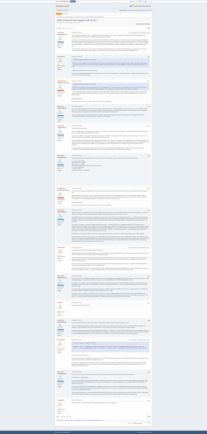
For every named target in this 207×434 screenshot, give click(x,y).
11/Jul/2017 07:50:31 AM (77, 188)
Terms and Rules (143, 432)
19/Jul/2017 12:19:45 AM (77, 302)
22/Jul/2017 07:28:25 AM (77, 371)
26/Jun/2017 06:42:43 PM (77, 106)
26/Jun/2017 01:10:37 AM (77, 56)
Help (138, 432)
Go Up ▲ (150, 432)
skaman (61, 33)
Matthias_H (62, 81)
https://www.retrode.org (77, 98)
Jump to (129, 423)
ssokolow (62, 56)
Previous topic (140, 24)
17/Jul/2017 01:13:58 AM (77, 247)
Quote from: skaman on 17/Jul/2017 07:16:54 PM (84, 343)
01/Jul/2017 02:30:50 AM (77, 125)
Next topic (147, 24)
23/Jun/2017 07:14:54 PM (77, 32)
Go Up (58, 416)
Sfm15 (61, 303)
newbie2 (61, 400)
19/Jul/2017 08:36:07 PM (77, 339)
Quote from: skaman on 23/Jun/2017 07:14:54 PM (85, 59)
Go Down (59, 28)
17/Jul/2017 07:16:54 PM (77, 275)
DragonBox (108, 101)
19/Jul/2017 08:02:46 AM (77, 320)
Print (149, 28)
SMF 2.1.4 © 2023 (58, 432)
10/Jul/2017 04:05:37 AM (77, 155)
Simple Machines (66, 432)
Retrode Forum (62, 6)
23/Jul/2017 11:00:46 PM (77, 400)
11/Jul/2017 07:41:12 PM (77, 210)
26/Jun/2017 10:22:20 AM (77, 81)
